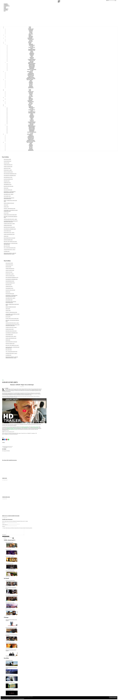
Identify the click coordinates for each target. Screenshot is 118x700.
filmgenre (31, 44)
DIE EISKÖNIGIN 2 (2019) (8, 177)
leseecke (30, 83)
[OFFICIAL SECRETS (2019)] (12, 584)
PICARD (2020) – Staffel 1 (8, 170)
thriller (31, 58)
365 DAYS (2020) (8, 266)
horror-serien (32, 66)
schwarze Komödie (31, 59)
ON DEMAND (30, 38)
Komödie (8, 446)
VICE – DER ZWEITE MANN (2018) (9, 247)
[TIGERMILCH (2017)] (22, 457)
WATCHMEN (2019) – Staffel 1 (8, 194)
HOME (30, 26)
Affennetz (6, 8)
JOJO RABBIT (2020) (9, 299)
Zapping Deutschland (30, 78)
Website (3, 526)
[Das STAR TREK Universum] (12, 646)
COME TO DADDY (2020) (8, 166)
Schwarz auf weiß (31, 77)
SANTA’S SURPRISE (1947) (10, 682)
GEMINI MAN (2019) (7, 182)
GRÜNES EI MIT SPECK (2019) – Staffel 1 (10, 219)
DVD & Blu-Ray (31, 28)
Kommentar (4, 534)
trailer (30, 31)
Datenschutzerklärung (21, 698)
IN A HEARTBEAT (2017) (10, 689)
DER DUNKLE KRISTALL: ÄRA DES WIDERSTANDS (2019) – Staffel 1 (10, 253)
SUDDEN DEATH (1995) (8, 225)
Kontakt (6, 3)
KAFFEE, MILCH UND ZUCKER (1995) (10, 214)
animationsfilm (31, 47)
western (31, 61)
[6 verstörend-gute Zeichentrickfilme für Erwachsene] (12, 638)
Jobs (5, 7)
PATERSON (25, 427)
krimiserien (31, 68)
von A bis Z (31, 34)
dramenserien (32, 64)
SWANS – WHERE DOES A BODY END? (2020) (10, 201)
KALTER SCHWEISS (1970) (10, 282)
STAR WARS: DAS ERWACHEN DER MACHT (13, 427)
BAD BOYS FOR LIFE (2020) (8, 186)
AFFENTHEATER (30, 71)
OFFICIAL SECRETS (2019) (10, 275)
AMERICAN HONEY (10, 428)
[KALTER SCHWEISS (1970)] (12, 613)
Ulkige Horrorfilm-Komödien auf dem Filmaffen (11, 620)
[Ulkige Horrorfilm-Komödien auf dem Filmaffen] (12, 623)
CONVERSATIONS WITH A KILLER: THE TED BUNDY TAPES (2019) (11, 221)
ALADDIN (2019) (6, 251)
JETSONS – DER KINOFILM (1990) (9, 208)
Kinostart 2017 (4, 446)
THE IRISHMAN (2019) (7, 184)
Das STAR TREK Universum (10, 642)
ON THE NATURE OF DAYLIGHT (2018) (11, 668)
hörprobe (31, 82)
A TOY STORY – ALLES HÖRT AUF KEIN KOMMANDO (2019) (11, 211)
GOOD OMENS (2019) (7, 230)
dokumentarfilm (31, 49)
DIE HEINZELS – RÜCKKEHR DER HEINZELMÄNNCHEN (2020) (9, 192)
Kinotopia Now (31, 75)
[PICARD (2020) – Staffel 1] (12, 560)
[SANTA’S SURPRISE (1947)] (12, 686)
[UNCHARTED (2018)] (12, 663)
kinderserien (31, 67)
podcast (30, 81)
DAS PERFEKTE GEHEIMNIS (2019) (10, 175)
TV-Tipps (30, 33)
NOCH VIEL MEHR (30, 79)
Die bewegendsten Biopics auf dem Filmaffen (11, 650)
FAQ (4, 10)
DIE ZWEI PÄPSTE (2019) (8, 189)
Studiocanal (11, 446)
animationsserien (31, 63)
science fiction (32, 60)
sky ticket (31, 41)
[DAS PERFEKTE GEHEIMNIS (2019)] (12, 599)
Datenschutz (7, 5)
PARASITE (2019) (8, 284)
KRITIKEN (30, 42)
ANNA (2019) (8, 308)
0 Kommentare (10, 447)
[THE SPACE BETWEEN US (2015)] (12, 678)
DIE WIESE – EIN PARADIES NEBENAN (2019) (10, 217)
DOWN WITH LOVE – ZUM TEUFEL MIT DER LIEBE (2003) (10, 244)
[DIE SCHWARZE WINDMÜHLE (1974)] (12, 591)
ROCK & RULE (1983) (7, 159)
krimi (32, 56)
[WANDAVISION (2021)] (12, 545)
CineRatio (31, 72)
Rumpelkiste (30, 76)
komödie (31, 55)
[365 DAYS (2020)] (12, 552)
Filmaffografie (31, 73)
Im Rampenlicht (31, 74)
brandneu (31, 36)
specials (30, 85)
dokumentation (31, 50)
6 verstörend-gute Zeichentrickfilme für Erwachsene (11, 635)
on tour (30, 84)
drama (31, 51)
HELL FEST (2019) (9, 349)
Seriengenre (30, 62)
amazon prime (31, 39)
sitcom (31, 70)
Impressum (6, 4)
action (31, 46)
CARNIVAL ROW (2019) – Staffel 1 (9, 223)
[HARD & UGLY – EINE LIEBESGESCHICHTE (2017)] (22, 453)
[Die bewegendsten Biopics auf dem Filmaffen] (12, 654)
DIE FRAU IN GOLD (14, 429)
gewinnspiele (31, 87)
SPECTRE (36, 427)
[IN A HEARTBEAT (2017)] (12, 693)
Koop (5, 6)
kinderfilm (32, 54)
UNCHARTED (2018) (9, 660)
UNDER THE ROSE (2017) (8, 164)
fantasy (31, 52)
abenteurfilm (32, 45)
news (31, 80)
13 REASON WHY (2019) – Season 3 (9, 249)
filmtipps (31, 30)
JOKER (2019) (6, 236)
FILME (30, 27)
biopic (32, 48)
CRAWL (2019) (6, 206)
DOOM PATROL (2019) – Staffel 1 (9, 232)
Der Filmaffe (5, 447)
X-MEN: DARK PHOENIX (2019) (9, 234)
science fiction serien (31, 69)
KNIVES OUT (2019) (7, 168)
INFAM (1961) (8, 291)
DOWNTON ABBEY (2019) (8, 239)
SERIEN (30, 35)
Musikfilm (32, 57)
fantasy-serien (32, 65)
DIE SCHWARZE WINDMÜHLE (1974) (10, 173)
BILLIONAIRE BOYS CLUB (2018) (11, 341)
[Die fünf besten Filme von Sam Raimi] (12, 631)
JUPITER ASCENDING (25, 426)
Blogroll (6, 9)
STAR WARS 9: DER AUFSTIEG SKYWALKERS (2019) (9, 198)
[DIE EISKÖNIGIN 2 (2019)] (12, 606)
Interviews (31, 86)
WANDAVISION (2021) (7, 161)
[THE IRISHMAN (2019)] (12, 567)
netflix (30, 40)
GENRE (30, 43)
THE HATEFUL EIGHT (34, 426)
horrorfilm (31, 53)
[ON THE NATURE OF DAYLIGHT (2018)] (12, 671)
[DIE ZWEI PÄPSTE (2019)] (12, 574)
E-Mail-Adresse (4, 524)
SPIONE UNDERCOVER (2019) (9, 203)
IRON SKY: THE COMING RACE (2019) (10, 241)
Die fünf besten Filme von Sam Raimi (11, 627)
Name (3, 522)
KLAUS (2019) (8, 316)
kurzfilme (31, 29)
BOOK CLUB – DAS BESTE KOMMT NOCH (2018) (10, 515)
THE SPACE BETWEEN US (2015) (11, 675)
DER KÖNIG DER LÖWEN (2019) (9, 227)
